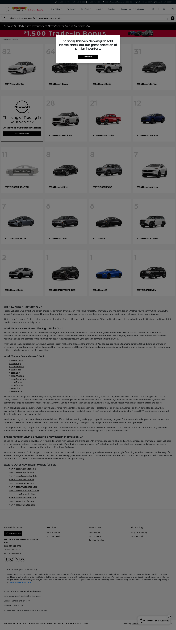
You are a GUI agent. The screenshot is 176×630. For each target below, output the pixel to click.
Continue (88, 56)
